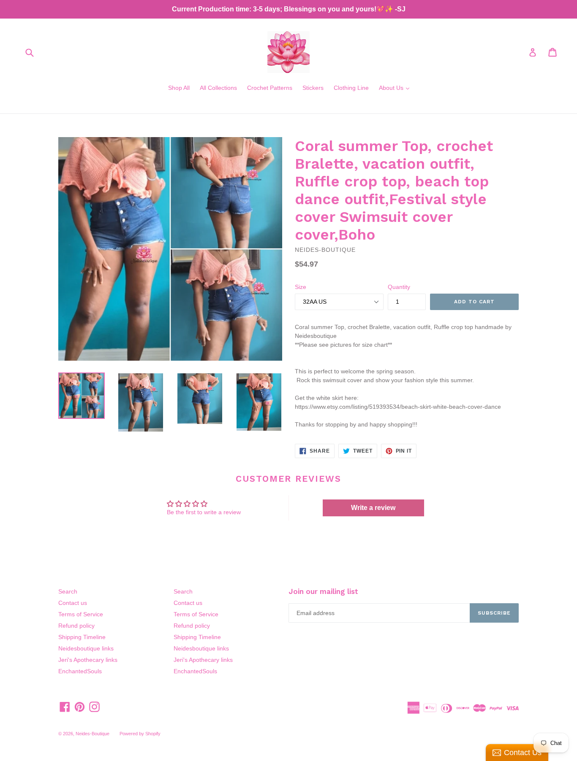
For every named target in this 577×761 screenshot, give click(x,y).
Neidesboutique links (86, 648)
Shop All (179, 87)
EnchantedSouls (80, 671)
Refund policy (76, 625)
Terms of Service (80, 614)
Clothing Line (351, 87)
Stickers (313, 87)
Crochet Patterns (269, 87)
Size (300, 286)
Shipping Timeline (82, 637)
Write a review (373, 507)
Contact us (72, 602)
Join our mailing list (323, 591)
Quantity (399, 286)
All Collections (218, 87)
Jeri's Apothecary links (87, 659)
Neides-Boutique (92, 733)
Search (67, 591)
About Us (396, 87)
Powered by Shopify (140, 733)
